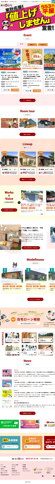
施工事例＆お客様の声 (34, 1)
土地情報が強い (14, 470)
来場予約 (2, 468)
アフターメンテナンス (16, 474)
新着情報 (24, 466)
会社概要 (24, 464)
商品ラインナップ (28, 1)
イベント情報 (23, 1)
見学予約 (15, 90)
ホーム (2, 464)
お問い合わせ (25, 468)
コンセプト (14, 466)
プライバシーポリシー (27, 470)
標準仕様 (13, 468)
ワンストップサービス (16, 472)
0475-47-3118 (32, 459)
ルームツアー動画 (42, 1)
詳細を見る (5, 90)
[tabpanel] (21, 123)
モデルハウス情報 (15, 464)
